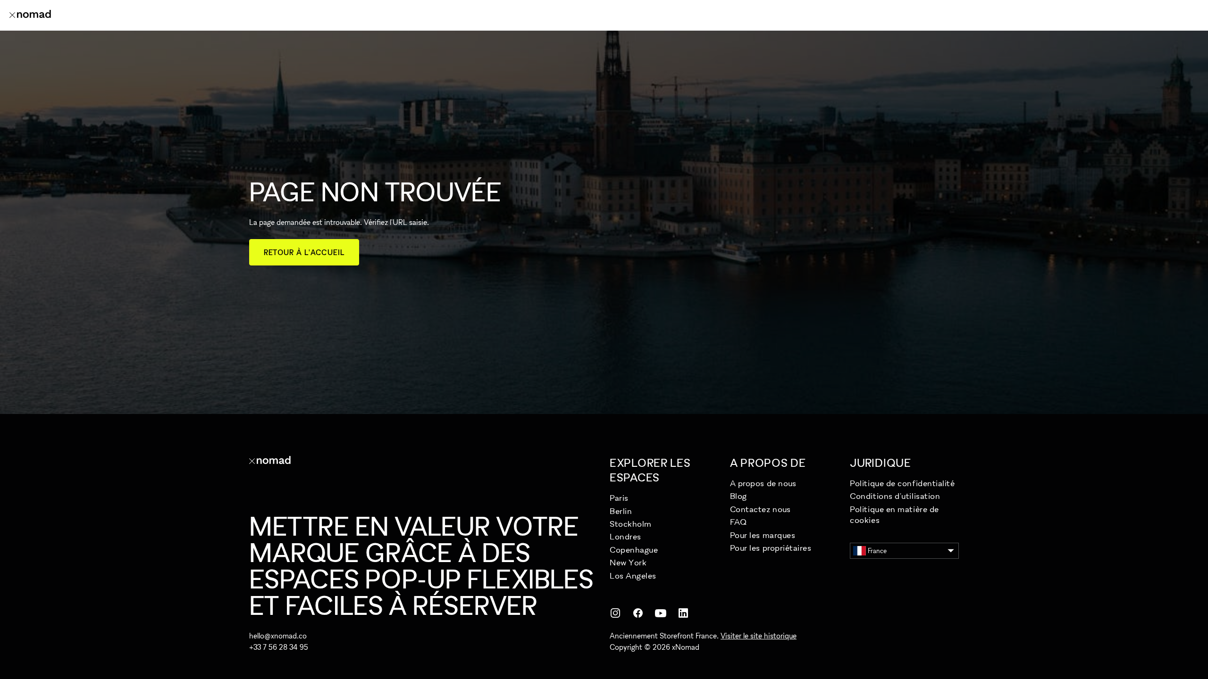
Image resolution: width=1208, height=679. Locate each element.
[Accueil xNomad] (30, 15)
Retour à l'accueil (304, 252)
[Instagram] (615, 613)
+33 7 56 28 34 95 (278, 647)
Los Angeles (633, 575)
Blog (738, 496)
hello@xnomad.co (278, 635)
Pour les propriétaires (771, 548)
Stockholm (631, 524)
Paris (619, 498)
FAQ (738, 522)
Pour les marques (763, 535)
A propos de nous (763, 483)
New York (628, 562)
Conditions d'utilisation (895, 496)
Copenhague (634, 550)
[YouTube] (660, 613)
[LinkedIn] (683, 613)
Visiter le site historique (759, 635)
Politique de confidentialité (902, 483)
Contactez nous (760, 509)
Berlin (621, 511)
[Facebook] (638, 613)
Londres (625, 536)
